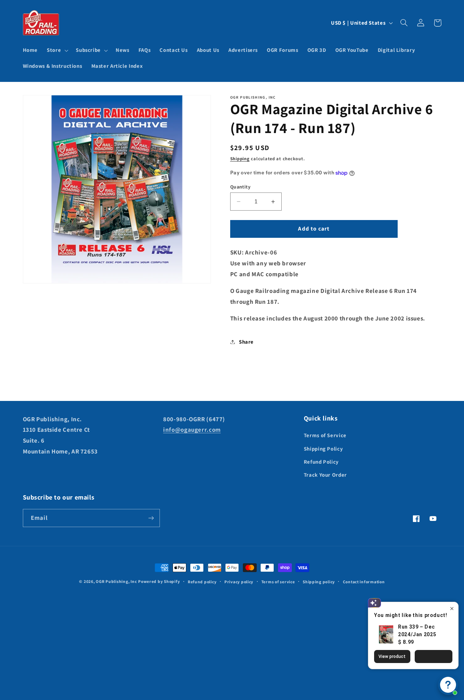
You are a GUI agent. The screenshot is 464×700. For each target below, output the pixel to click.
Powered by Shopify (159, 581)
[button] (56, 50)
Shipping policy (319, 581)
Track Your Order (325, 474)
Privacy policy (238, 581)
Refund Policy (321, 461)
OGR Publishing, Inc (116, 581)
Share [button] (246, 341)
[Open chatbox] (448, 685)
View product (392, 656)
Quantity (240, 186)
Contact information (364, 581)
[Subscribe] (150, 518)
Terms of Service (325, 435)
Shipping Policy (323, 448)
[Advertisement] (232, 636)
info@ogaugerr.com (192, 430)
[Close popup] (452, 608)
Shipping (240, 159)
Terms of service (278, 581)
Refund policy (202, 581)
